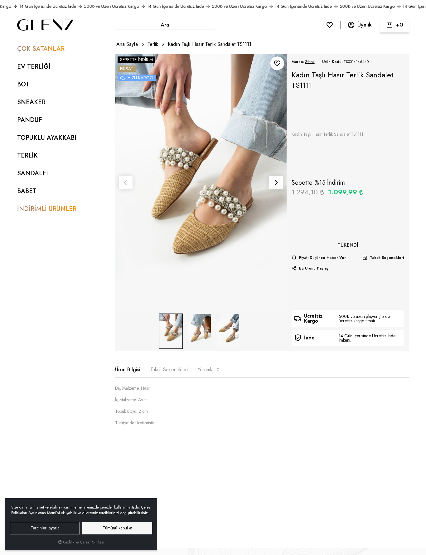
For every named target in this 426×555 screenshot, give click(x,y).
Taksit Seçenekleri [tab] (169, 369)
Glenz (310, 62)
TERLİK (27, 155)
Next (276, 182)
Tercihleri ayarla (45, 528)
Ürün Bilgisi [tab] (127, 369)
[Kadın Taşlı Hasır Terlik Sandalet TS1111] (201, 182)
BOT (23, 84)
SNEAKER (31, 102)
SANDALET (33, 173)
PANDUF (29, 120)
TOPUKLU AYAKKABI (46, 138)
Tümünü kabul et (117, 528)
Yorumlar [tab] (209, 369)
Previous (126, 182)
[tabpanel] (262, 408)
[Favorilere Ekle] (277, 63)
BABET (26, 191)
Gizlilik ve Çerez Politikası (83, 542)
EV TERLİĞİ (34, 67)
